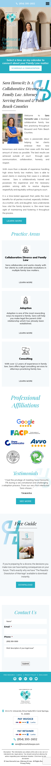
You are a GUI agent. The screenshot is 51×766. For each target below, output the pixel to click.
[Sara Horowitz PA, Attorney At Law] (11, 18)
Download (25, 584)
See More (25, 501)
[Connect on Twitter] (20, 678)
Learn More (14, 220)
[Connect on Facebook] (14, 678)
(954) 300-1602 (27, 3)
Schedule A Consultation (25, 68)
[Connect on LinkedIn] (25, 678)
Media (19, 675)
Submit (25, 664)
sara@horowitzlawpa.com (27, 744)
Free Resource (9, 675)
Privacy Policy (30, 675)
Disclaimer (43, 675)
